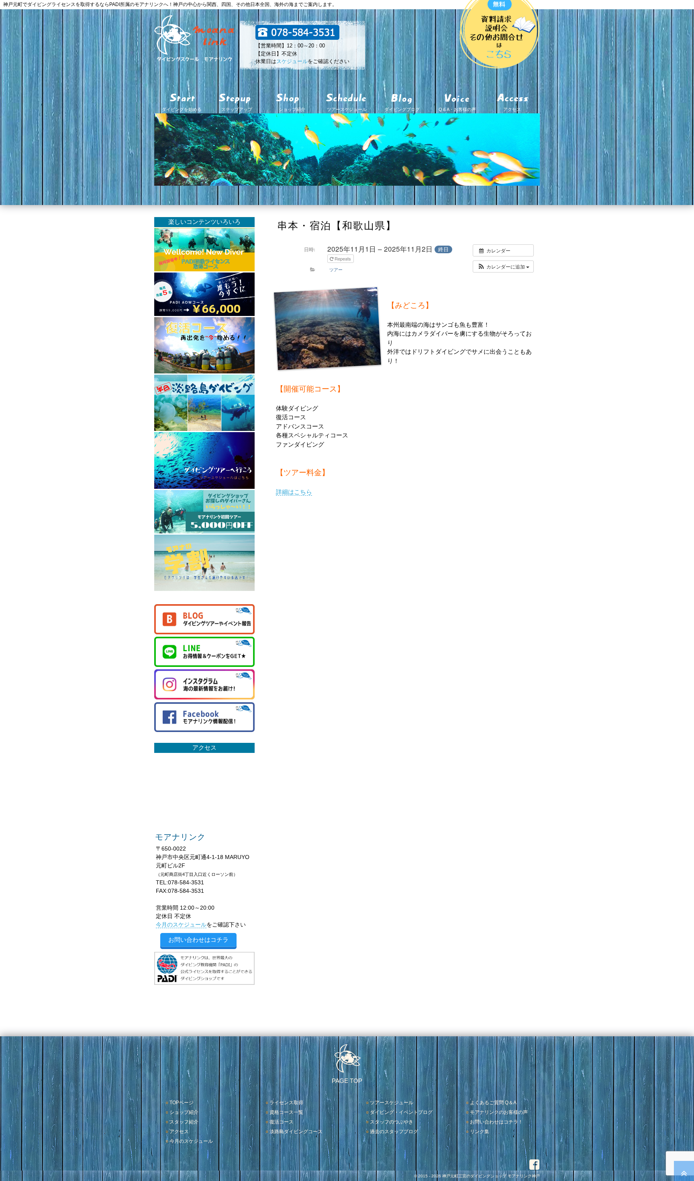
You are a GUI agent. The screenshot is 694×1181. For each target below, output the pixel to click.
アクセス (512, 109)
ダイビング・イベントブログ (401, 1112)
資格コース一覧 (286, 1112)
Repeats (342, 258)
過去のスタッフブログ (394, 1131)
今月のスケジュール (181, 924)
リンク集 (479, 1131)
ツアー (336, 269)
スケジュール (292, 61)
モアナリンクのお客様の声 (499, 1112)
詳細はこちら (294, 491)
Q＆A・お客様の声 (457, 109)
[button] (503, 266)
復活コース (281, 1122)
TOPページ (181, 1102)
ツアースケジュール (347, 109)
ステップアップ (236, 109)
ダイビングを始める (182, 109)
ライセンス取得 (286, 1102)
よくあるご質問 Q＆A (493, 1102)
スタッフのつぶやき (391, 1122)
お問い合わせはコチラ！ (496, 1122)
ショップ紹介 (292, 109)
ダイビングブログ (402, 109)
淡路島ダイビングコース (296, 1131)
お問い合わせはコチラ (198, 939)
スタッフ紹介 (183, 1122)
